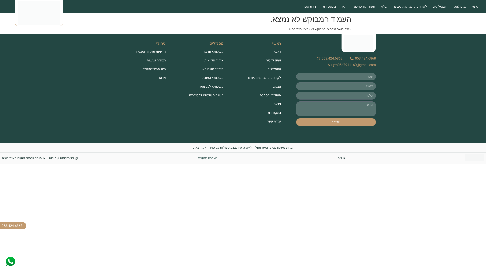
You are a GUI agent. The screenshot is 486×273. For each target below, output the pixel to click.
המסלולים (439, 6)
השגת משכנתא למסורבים (206, 95)
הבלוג (384, 6)
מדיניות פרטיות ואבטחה (150, 51)
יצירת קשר (310, 6)
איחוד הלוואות (213, 60)
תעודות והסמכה (364, 6)
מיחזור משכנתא (212, 69)
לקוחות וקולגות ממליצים (410, 6)
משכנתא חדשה (213, 51)
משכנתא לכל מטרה (210, 86)
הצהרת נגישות (156, 60)
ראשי (475, 6)
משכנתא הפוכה (212, 77)
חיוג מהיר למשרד (154, 69)
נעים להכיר (459, 6)
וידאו (345, 6)
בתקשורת (329, 6)
